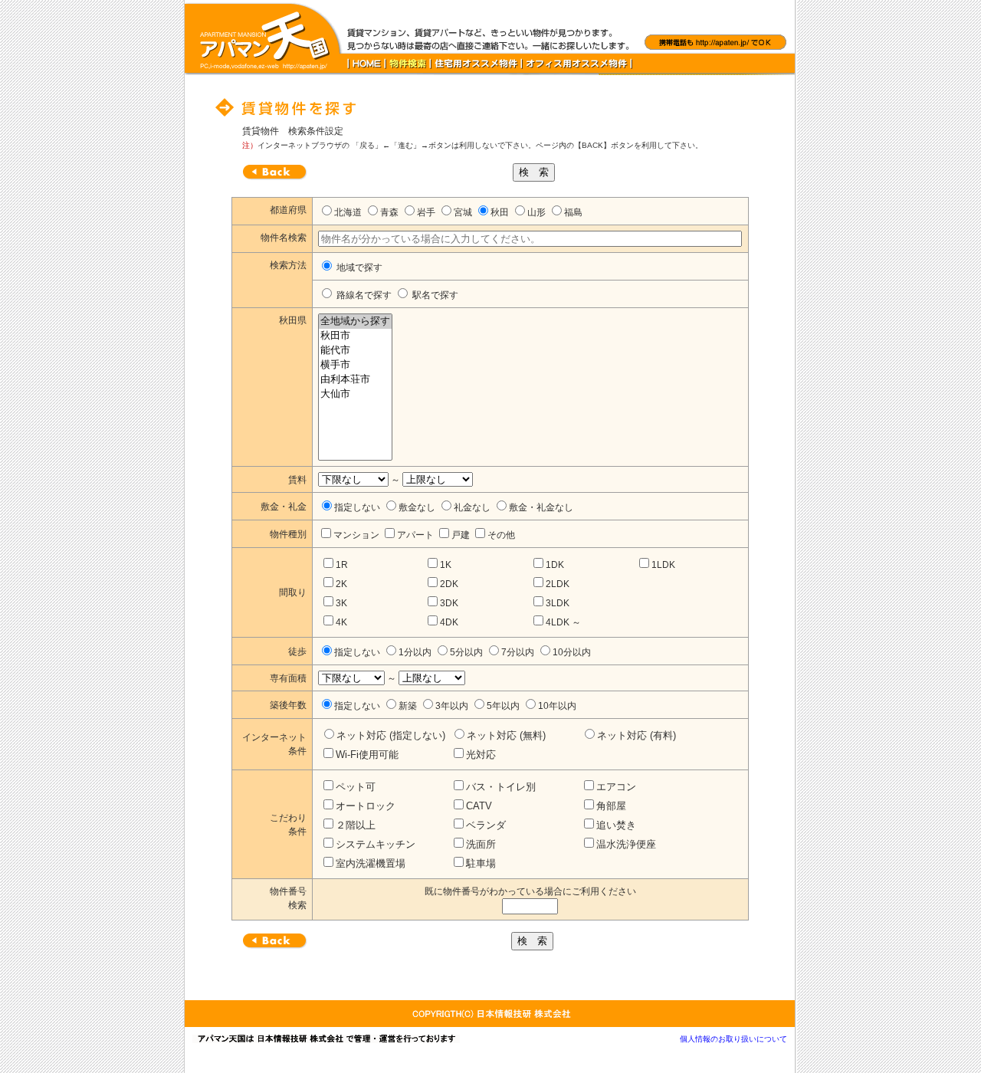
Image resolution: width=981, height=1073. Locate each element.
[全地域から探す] (355, 321)
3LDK (557, 603)
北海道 (348, 212)
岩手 (426, 212)
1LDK (663, 564)
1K (445, 564)
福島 (573, 212)
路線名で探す (363, 295)
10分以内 (572, 652)
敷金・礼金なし (541, 507)
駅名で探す (434, 295)
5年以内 (503, 706)
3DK (449, 603)
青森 (389, 212)
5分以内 (466, 652)
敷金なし (417, 507)
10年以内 (557, 706)
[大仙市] (355, 394)
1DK (555, 564)
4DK (449, 622)
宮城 (463, 212)
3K (341, 603)
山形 (536, 212)
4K (341, 622)
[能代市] (355, 350)
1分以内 (415, 652)
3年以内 (451, 706)
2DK (449, 584)
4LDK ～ (563, 622)
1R (342, 564)
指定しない (357, 507)
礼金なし (472, 507)
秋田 (499, 212)
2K (341, 584)
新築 (408, 706)
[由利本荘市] (355, 379)
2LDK (557, 584)
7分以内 (517, 652)
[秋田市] (355, 336)
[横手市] (355, 365)
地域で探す (358, 267)
